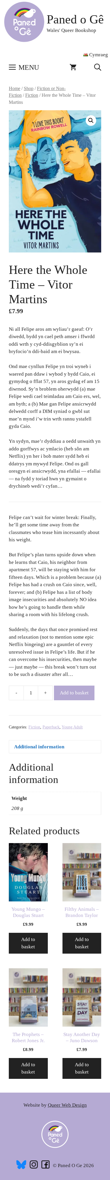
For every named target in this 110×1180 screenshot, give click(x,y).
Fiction (31, 95)
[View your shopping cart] (73, 67)
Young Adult (72, 727)
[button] (97, 67)
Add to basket (74, 693)
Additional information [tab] (39, 747)
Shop (28, 88)
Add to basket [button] (28, 943)
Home (14, 88)
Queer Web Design (67, 1105)
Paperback (51, 727)
